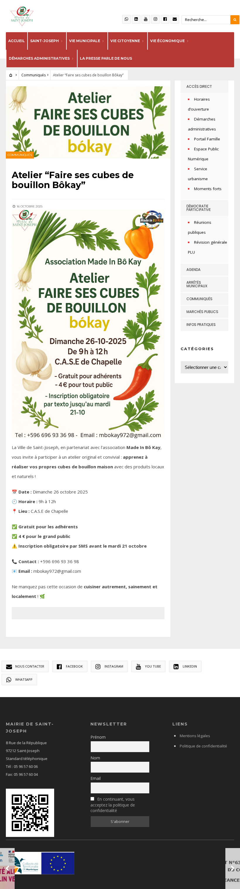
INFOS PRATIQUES (201, 324)
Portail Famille (207, 139)
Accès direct (199, 86)
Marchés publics (202, 311)
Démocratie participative (198, 208)
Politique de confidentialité (203, 746)
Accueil (16, 41)
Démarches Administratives (39, 58)
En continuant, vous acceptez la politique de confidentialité (112, 804)
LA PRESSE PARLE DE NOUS (106, 58)
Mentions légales (195, 735)
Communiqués (33, 75)
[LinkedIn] (136, 19)
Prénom (98, 737)
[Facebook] (165, 19)
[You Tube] (145, 19)
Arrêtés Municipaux (196, 284)
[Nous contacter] (174, 19)
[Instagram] (155, 19)
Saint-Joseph (44, 41)
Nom (95, 758)
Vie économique (167, 41)
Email (95, 778)
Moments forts (208, 188)
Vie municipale (84, 41)
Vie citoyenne (125, 41)
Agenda (193, 269)
